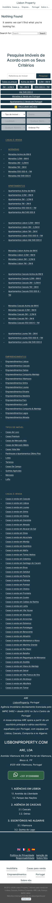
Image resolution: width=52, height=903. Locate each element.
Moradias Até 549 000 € (19, 176)
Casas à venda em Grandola (18, 520)
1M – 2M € (24, 87)
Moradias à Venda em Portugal (26, 96)
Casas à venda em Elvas (17, 567)
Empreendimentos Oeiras (17, 370)
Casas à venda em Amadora (18, 615)
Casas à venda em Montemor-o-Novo (23, 640)
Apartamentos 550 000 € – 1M (22, 208)
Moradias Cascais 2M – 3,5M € (22, 314)
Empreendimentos (26, 7)
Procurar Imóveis (27, 106)
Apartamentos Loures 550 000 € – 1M (25, 338)
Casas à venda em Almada (18, 524)
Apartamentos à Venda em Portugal (26, 101)
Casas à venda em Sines (17, 533)
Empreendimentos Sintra (17, 383)
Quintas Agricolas (13, 471)
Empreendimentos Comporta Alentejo (22, 374)
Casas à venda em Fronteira (18, 593)
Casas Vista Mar (13, 449)
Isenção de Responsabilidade (32, 856)
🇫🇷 (23, 849)
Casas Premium (13, 436)
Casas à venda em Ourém (17, 597)
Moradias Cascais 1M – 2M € (21, 318)
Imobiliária (6, 7)
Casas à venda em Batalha (18, 653)
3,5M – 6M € (44, 82)
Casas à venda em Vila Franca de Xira (23, 675)
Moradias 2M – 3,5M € (18, 163)
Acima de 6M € (28, 82)
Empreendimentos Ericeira (17, 391)
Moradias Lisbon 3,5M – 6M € (21, 255)
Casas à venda (14, 140)
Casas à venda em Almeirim (18, 636)
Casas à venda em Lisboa (17, 503)
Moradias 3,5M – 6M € (18, 158)
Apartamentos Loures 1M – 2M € (23, 333)
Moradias (13, 149)
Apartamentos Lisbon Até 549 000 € (25, 240)
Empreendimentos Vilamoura (18, 378)
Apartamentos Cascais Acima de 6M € (25, 274)
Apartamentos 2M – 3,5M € (20, 199)
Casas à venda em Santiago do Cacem (23, 563)
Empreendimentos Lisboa (17, 361)
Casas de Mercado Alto (16, 440)
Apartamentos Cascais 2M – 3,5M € (24, 282)
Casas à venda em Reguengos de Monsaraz (25, 657)
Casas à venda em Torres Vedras (20, 554)
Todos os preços (9, 82)
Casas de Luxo (12, 432)
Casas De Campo (13, 466)
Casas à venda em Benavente (19, 632)
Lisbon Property (26, 2)
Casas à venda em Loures (17, 507)
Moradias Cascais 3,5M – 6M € (22, 310)
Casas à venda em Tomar (17, 687)
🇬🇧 (19, 849)
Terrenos (9, 462)
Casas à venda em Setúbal (18, 572)
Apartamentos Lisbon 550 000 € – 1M (25, 235)
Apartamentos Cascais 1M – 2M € (23, 287)
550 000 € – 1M (42, 87)
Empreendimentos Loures (17, 387)
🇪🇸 (33, 849)
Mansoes (10, 475)
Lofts (8, 479)
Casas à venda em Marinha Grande (21, 645)
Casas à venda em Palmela (18, 580)
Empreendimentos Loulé (16, 404)
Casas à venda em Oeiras (17, 516)
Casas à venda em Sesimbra (18, 546)
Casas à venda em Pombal (18, 584)
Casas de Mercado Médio (17, 445)
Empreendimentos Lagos (17, 413)
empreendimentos (16, 356)
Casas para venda (16, 7)
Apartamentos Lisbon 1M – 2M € (22, 231)
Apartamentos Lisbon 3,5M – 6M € (24, 223)
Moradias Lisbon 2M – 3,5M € (21, 259)
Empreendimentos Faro (16, 400)
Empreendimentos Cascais (18, 366)
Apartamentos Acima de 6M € (21, 191)
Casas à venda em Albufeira (18, 683)
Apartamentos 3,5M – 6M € (20, 195)
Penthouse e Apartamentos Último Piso (23, 453)
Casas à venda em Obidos (17, 589)
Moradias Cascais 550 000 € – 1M (23, 323)
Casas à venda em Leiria (17, 606)
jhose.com (26, 899)
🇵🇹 (28, 849)
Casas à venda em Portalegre (19, 627)
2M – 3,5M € (8, 87)
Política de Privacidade (22, 855)
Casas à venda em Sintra (17, 511)
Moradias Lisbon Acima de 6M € (22, 250)
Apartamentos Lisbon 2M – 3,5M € (24, 227)
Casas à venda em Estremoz (18, 623)
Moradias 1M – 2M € (17, 167)
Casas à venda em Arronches (19, 619)
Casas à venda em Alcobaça (18, 679)
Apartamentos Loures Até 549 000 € (25, 342)
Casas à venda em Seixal (17, 670)
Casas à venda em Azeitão (18, 662)
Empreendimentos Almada (17, 417)
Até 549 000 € (26, 92)
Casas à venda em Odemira (18, 559)
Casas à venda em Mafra (17, 550)
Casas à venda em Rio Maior (18, 649)
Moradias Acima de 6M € (19, 154)
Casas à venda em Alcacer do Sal (21, 529)
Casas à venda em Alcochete (19, 537)
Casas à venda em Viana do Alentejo (22, 666)
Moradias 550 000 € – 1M (20, 171)
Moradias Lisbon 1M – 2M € (20, 263)
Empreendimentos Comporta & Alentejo (23, 408)
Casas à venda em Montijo (17, 541)
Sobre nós (45, 7)
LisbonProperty (21, 702)
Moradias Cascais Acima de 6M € (23, 305)
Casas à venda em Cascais (18, 499)
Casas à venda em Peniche (18, 576)
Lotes (8, 458)
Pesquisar (43, 76)
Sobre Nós (42, 858)
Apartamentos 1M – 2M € (19, 203)
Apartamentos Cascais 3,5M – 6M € (24, 278)
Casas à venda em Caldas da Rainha (22, 602)
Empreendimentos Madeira (18, 396)
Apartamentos (16, 186)
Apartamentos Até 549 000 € (21, 212)
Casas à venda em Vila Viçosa (19, 610)
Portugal (35, 7)
